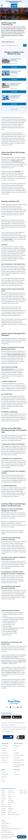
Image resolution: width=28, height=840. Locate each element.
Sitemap (3, 820)
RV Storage (3, 750)
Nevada (3, 814)
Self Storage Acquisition (19, 760)
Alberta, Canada (11, 812)
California (3, 794)
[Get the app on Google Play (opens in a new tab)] (6, 717)
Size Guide (3, 772)
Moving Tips (4, 776)
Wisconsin (10, 810)
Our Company (17, 745)
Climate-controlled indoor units (15, 354)
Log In (15, 772)
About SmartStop (18, 743)
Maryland (3, 808)
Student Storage (5, 757)
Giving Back (16, 752)
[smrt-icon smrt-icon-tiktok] (21, 707)
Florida (2, 800)
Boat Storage (4, 752)
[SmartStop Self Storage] (14, 701)
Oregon (9, 798)
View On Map (14, 109)
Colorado (3, 796)
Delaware (3, 798)
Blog (15, 750)
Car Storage (4, 748)
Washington (10, 808)
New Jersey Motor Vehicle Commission (11, 670)
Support (3, 769)
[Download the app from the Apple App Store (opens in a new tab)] (17, 717)
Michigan (3, 810)
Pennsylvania (11, 800)
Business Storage (5, 755)
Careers (15, 748)
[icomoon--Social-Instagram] (14, 707)
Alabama (3, 790)
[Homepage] (14, 5)
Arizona (3, 792)
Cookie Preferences (5, 827)
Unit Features (4, 762)
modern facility (16, 161)
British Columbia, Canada (13, 814)
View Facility (14, 67)
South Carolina (11, 802)
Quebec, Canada (23, 792)
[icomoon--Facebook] (7, 707)
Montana (3, 812)
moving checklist (7, 239)
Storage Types (4, 743)
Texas (9, 804)
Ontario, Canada (23, 790)
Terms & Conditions (5, 823)
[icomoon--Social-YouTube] (17, 707)
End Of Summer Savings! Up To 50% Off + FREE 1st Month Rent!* (14, 2)
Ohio (9, 794)
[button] (24, 45)
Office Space (4, 760)
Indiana (3, 804)
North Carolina (11, 792)
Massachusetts (4, 806)
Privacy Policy (4, 825)
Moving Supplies (4, 774)
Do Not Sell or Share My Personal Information (10, 828)
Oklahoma (10, 796)
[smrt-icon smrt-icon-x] (10, 707)
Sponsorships (17, 757)
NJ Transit (14, 683)
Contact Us (3, 781)
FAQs (2, 779)
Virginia (9, 806)
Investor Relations (18, 762)
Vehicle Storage (4, 745)
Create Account (17, 774)
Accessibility (3, 821)
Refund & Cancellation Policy (7, 832)
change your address (11, 672)
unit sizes (17, 171)
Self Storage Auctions (5, 830)
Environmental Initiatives (19, 755)
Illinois (2, 802)
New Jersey (10, 790)
